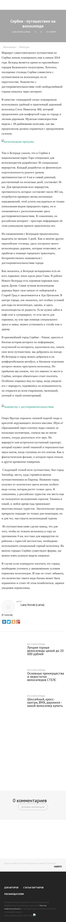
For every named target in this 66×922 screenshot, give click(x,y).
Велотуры (24, 47)
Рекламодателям (14, 894)
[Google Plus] (18, 622)
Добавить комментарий (33, 806)
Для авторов (11, 887)
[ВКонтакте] (4, 622)
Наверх (58, 866)
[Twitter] (9, 622)
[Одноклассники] (13, 622)
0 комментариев (30, 800)
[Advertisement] (33, 750)
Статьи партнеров (33, 887)
